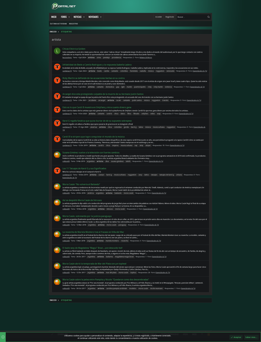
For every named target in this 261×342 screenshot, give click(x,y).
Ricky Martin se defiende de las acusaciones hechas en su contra (94, 78)
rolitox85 (66, 161)
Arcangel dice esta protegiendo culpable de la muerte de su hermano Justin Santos (103, 94)
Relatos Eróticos (146, 58)
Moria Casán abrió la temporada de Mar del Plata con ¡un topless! (94, 263)
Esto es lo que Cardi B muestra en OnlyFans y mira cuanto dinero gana (97, 107)
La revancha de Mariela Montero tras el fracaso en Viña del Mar (93, 232)
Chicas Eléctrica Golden (74, 49)
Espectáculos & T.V (200, 71)
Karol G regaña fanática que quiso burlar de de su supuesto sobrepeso (97, 121)
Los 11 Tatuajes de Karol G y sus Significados (84, 168)
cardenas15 (67, 71)
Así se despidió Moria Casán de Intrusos (82, 200)
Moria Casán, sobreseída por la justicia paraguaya (87, 216)
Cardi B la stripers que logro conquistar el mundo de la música (94, 136)
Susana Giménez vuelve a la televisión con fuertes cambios (91, 152)
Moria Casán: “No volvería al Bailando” (81, 184)
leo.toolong (67, 58)
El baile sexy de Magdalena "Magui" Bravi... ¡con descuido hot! (92, 248)
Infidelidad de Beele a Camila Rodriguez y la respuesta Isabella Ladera (97, 64)
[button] (69, 17)
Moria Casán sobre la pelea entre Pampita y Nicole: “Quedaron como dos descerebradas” (106, 279)
